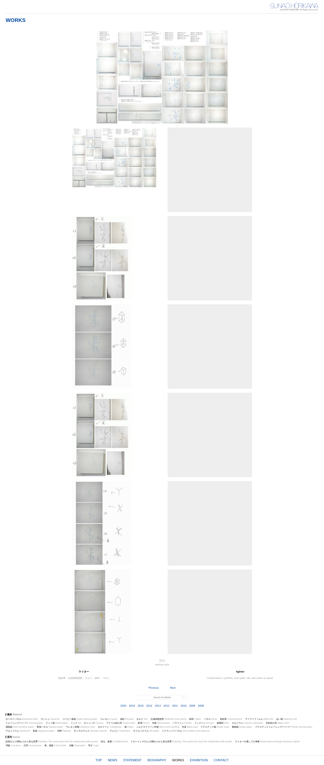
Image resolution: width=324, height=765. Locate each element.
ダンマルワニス (90, 731)
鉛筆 (143, 723)
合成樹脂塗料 (168, 719)
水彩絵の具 (277, 723)
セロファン (110, 727)
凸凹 (33, 745)
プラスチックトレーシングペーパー (283, 727)
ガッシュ (50, 719)
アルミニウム (18, 731)
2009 (192, 705)
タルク (142, 719)
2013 (158, 705)
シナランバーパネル (185, 731)
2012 (167, 705)
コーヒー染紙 (79, 719)
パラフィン (182, 723)
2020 (123, 705)
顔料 (64, 731)
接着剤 (223, 723)
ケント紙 (57, 723)
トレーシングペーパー (24, 723)
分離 (77, 745)
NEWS (112, 760)
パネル (210, 719)
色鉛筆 (231, 719)
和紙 (44, 731)
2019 (132, 705)
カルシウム (247, 723)
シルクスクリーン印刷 (157, 727)
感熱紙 (20, 727)
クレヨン (108, 719)
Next (173, 687)
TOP (98, 760)
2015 (141, 705)
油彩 (127, 719)
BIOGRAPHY (157, 760)
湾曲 (13, 745)
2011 (175, 705)
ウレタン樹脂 (80, 727)
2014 (149, 705)
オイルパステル (146, 731)
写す (93, 745)
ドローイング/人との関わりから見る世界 (181, 741)
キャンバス (94, 723)
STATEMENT (132, 760)
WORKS (178, 760)
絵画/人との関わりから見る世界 (52, 741)
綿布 (195, 719)
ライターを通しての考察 (267, 741)
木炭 (190, 727)
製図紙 (242, 727)
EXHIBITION (199, 760)
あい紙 (286, 719)
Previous (153, 687)
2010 (184, 705)
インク (76, 723)
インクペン (204, 723)
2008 (201, 705)
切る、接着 (114, 741)
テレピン (120, 731)
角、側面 (55, 745)
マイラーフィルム (259, 719)
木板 (161, 723)
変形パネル (50, 727)
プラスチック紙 (214, 727)
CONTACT (221, 760)
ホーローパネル (22, 719)
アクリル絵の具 (120, 723)
